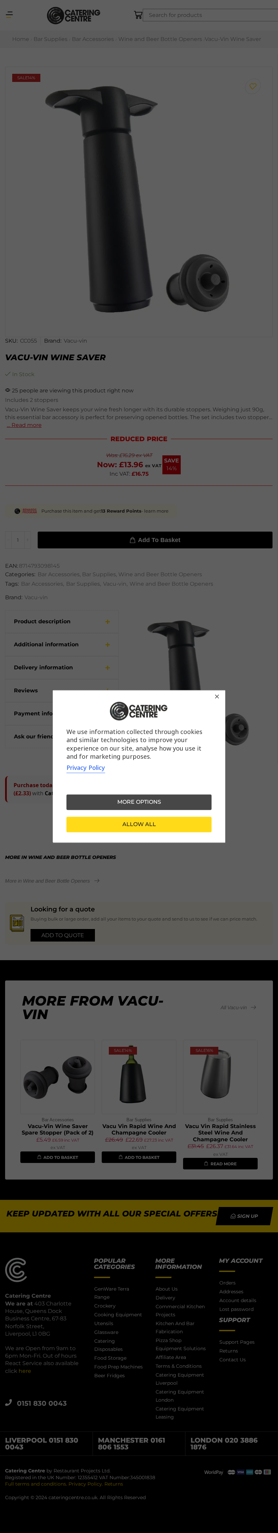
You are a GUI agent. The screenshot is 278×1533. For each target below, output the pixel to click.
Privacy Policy (85, 768)
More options (139, 802)
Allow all (139, 824)
